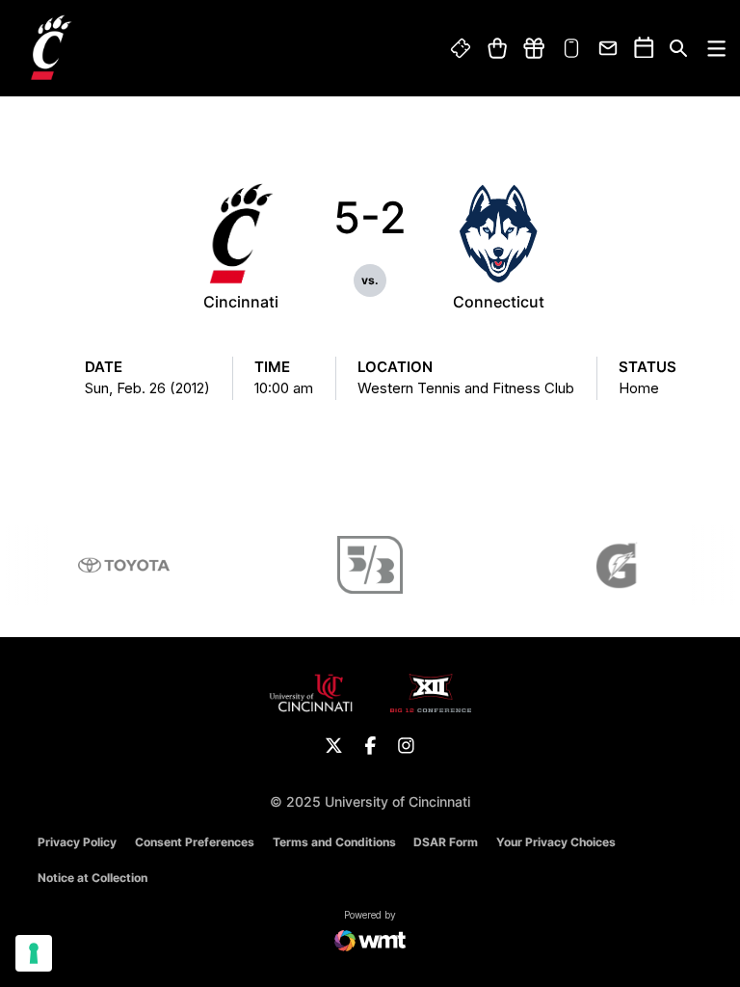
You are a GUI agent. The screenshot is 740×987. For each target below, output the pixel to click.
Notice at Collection (92, 877)
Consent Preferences (194, 842)
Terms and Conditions (334, 842)
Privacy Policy (77, 842)
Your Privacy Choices (556, 842)
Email (609, 48)
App (571, 48)
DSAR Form (445, 842)
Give (533, 48)
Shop (497, 48)
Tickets (461, 48)
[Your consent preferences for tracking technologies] (33, 953)
